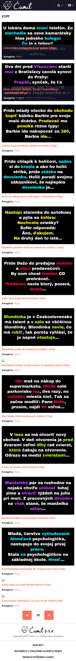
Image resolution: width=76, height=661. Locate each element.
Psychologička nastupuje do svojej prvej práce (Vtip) (33, 568)
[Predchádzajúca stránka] (27, 615)
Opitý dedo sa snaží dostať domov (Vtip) (26, 584)
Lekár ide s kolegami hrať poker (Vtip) (30, 48)
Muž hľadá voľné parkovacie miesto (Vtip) (27, 416)
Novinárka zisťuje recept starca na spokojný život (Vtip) (36, 365)
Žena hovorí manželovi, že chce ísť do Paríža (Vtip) (32, 600)
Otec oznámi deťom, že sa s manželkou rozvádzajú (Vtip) (31, 91)
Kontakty (38, 645)
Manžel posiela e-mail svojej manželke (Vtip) (29, 518)
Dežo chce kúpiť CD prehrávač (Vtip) (24, 298)
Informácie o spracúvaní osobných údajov (38, 651)
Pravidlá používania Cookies (38, 657)
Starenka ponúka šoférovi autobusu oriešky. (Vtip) (33, 247)
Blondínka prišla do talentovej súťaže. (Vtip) (28, 349)
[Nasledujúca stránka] (49, 615)
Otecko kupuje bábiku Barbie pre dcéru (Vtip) (29, 145)
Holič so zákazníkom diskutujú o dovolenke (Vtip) (32, 196)
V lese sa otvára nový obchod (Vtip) (23, 467)
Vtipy (19, 56)
